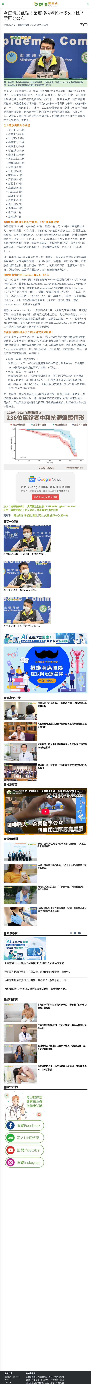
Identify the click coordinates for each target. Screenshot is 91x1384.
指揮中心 (55, 515)
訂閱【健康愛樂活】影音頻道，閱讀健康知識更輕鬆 (31, 510)
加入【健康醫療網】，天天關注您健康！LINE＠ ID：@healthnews (39, 506)
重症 (34, 515)
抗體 (46, 515)
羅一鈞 (64, 515)
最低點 (27, 515)
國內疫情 (18, 515)
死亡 (40, 515)
